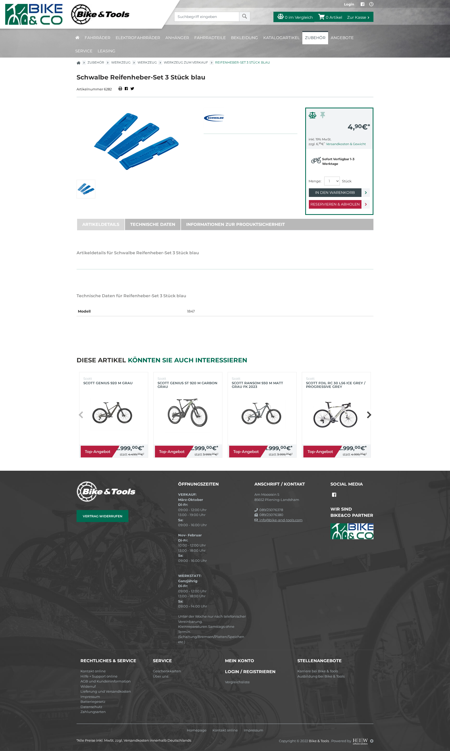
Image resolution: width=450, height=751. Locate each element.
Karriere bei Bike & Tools (317, 671)
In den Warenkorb (335, 192)
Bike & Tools (319, 741)
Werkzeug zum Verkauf (186, 62)
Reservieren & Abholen (335, 204)
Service (83, 50)
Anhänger (177, 37)
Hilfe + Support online (98, 676)
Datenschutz (91, 707)
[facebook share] (126, 89)
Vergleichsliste (237, 682)
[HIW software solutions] (360, 741)
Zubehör (315, 37)
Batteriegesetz (92, 701)
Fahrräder (97, 37)
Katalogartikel (281, 37)
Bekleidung (244, 37)
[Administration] (371, 741)
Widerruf (88, 686)
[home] (77, 37)
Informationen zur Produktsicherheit (235, 224)
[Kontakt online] (371, 4)
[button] (368, 415)
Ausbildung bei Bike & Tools (321, 676)
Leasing (106, 50)
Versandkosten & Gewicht (346, 144)
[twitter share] (132, 89)
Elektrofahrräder (138, 37)
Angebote (342, 37)
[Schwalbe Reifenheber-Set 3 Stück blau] (136, 142)
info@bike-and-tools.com (280, 520)
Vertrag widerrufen (102, 516)
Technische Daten (152, 224)
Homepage (197, 730)
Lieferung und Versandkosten (105, 691)
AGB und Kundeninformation (105, 681)
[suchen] (244, 17)
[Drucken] (121, 89)
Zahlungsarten (93, 712)
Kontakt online (93, 671)
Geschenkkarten (167, 671)
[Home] (84, 14)
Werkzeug (120, 62)
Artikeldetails (100, 224)
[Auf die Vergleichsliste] (313, 116)
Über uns (160, 676)
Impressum (90, 696)
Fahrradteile (210, 37)
